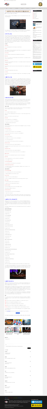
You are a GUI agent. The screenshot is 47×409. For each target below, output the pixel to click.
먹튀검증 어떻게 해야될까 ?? (26, 325)
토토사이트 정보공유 (8, 13)
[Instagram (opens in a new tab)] (42, 0)
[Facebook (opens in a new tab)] (41, 0)
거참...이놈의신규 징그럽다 (36, 43)
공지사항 (34, 17)
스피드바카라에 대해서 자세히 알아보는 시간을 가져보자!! (9, 333)
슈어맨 (16, 13)
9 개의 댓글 (13, 13)
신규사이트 (35, 16)
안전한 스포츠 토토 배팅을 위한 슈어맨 (17, 333)
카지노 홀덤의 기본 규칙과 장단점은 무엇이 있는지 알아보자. (26, 333)
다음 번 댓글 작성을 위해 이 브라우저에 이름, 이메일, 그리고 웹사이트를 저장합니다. (14, 346)
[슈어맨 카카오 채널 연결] (36, 405)
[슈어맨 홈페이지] (6, 8)
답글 (30, 351)
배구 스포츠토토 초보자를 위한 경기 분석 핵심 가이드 (17, 325)
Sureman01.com (8, 407)
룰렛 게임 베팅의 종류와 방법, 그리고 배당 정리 (9, 325)
